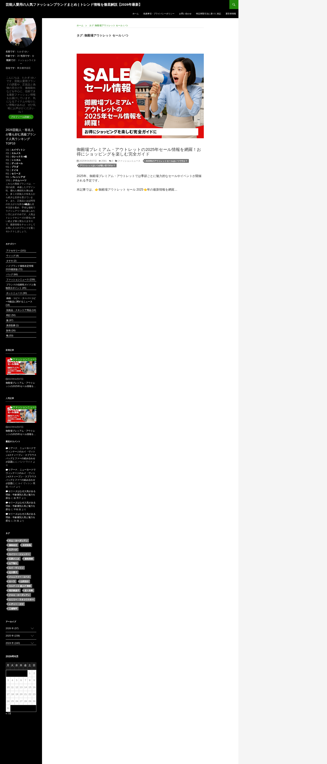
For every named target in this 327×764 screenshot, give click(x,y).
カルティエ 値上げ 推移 (20, 586)
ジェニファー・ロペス (19, 577)
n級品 (27, 204)
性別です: (25, 56)
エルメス (16, 153)
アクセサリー (16, 250)
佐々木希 (29, 590)
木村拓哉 (27, 545)
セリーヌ (16, 173)
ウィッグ (12, 255)
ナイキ (15, 170)
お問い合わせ (185, 13)
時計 (11, 315)
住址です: (11, 68)
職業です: (11, 60)
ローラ (12, 581)
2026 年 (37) (12, 628)
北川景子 (13, 572)
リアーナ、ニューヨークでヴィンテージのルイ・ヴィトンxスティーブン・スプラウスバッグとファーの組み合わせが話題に (21, 455)
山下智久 (13, 563)
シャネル (16, 160)
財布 (11, 330)
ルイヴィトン (18, 149)
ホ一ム (135, 13)
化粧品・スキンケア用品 (21, 310)
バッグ (12, 274)
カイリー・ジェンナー (19, 554)
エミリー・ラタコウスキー (21, 599)
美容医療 (12, 325)
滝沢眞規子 (14, 590)
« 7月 (8, 713)
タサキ (11, 261)
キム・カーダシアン (18, 540)
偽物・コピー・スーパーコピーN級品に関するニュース (21, 301)
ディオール (17, 163)
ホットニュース (16, 293)
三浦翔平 (13, 608)
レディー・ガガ (16, 604)
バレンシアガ (18, 177)
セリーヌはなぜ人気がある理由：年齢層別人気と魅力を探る (21, 494)
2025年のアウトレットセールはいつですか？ (167, 161)
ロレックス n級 (19, 156)
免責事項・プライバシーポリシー (158, 13)
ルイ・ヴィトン (16, 568)
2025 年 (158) (13, 635)
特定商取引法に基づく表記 (208, 13)
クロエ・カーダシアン (19, 595)
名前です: (11, 51)
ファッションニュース (128, 161)
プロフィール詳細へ (21, 117)
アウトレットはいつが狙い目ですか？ (97, 165)
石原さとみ (14, 559)
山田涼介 (24, 581)
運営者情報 (231, 13)
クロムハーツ (19, 180)
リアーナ (13, 549)
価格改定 (13, 545)
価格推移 (29, 559)
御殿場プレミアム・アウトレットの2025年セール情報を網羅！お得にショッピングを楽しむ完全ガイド (139, 151)
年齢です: (11, 56)
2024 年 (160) (13, 643)
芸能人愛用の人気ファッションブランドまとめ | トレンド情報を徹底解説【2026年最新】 (74, 4)
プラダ (15, 166)
